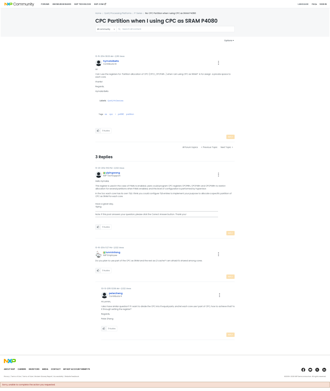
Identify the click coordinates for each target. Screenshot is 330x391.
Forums (45, 4)
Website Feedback (72, 376)
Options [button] (228, 40)
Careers (22, 369)
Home (98, 13)
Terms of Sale (27, 376)
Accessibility (58, 376)
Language (303, 4)
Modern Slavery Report (43, 376)
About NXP (9, 369)
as (106, 114)
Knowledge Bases (62, 4)
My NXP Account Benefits (76, 369)
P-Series (138, 13)
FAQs (314, 4)
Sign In (323, 4)
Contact (56, 369)
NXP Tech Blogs (82, 4)
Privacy (7, 376)
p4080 (121, 114)
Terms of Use (16, 376)
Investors (34, 369)
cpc (111, 114)
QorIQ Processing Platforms (117, 13)
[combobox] (175, 29)
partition (130, 114)
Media (45, 369)
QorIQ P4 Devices (115, 101)
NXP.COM (99, 4)
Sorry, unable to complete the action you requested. (28, 384)
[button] (218, 63)
